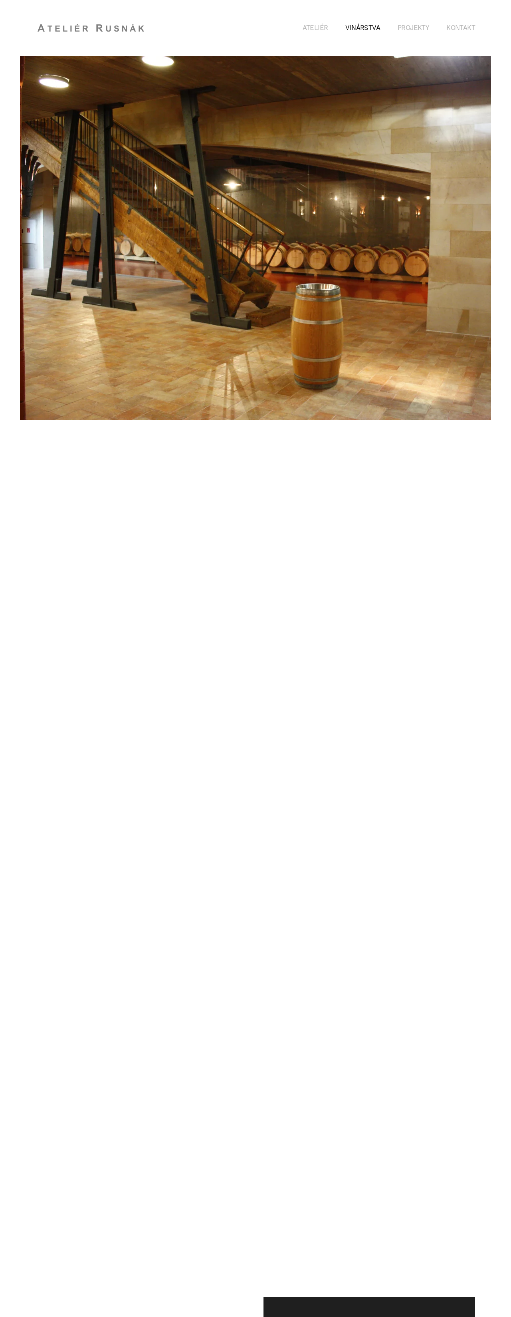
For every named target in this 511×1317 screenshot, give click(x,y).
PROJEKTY (413, 28)
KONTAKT (460, 28)
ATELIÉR (315, 28)
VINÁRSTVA (362, 28)
